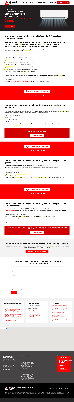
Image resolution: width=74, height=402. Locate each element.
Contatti (50, 2)
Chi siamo (28, 2)
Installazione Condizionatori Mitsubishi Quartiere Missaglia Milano (59, 317)
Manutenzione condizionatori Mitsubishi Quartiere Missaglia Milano (59, 311)
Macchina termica (32, 311)
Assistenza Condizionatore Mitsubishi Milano (64, 370)
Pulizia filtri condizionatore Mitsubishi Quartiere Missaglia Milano (59, 314)
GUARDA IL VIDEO (6, 369)
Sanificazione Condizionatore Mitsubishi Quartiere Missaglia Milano (59, 319)
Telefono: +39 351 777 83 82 (8, 365)
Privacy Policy (59, 388)
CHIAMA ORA (9, 26)
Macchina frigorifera (33, 312)
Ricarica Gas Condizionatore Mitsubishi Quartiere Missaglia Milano (60, 308)
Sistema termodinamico (34, 314)
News (55, 2)
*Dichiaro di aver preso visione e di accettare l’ (21, 289)
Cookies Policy (66, 388)
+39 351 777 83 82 (63, 357)
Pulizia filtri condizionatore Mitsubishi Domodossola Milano (27, 366)
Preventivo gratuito (63, 2)
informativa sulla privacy (28, 289)
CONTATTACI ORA (37, 135)
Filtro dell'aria (31, 316)
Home (23, 2)
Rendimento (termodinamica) (35, 315)
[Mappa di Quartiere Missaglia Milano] (37, 339)
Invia (14, 292)
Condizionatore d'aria (33, 310)
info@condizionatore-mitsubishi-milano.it (65, 361)
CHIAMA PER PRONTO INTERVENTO (38, 91)
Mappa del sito (52, 388)
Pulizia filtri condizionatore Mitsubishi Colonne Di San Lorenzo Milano (27, 372)
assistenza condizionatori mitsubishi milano (20, 81)
